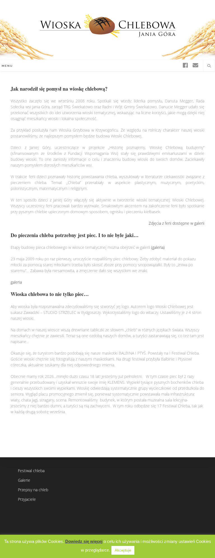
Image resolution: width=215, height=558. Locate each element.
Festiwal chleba (31, 470)
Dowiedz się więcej (83, 541)
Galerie (24, 480)
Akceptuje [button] (123, 550)
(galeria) (158, 247)
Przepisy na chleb (33, 489)
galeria (16, 282)
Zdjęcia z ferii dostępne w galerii (176, 223)
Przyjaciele (27, 499)
